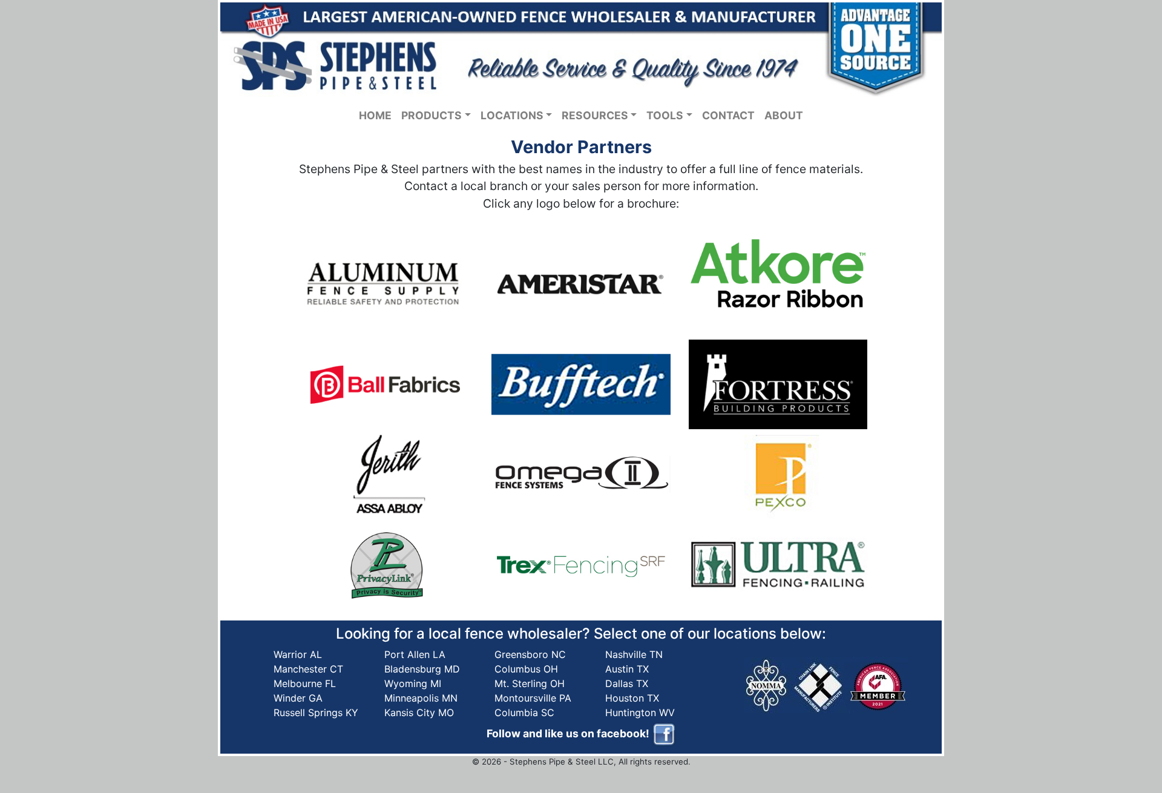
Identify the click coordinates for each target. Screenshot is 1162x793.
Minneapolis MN (421, 698)
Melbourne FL (305, 683)
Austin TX (627, 669)
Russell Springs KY (316, 712)
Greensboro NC (530, 654)
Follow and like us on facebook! (569, 733)
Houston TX (632, 698)
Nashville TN (634, 654)
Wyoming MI (412, 683)
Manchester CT (308, 669)
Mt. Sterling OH (529, 683)
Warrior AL (298, 654)
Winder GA (298, 698)
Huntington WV (640, 712)
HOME (375, 115)
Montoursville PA (532, 698)
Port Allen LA (414, 654)
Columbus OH (526, 669)
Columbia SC (524, 712)
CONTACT (728, 115)
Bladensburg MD (422, 669)
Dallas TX (626, 683)
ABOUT (783, 115)
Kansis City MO (419, 712)
